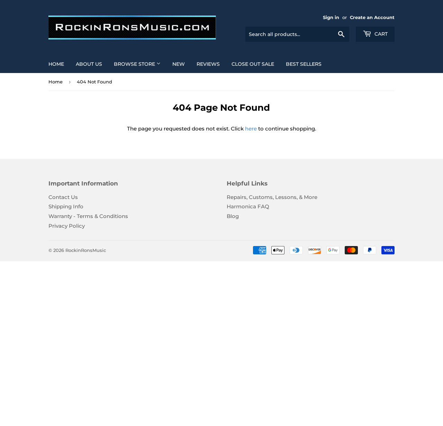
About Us (89, 64)
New (178, 64)
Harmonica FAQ (248, 206)
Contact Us (63, 197)
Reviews (208, 64)
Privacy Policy (66, 226)
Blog (233, 216)
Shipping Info (65, 206)
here (251, 128)
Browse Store (135, 64)
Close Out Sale (253, 64)
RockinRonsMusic (85, 250)
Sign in (331, 17)
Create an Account (372, 17)
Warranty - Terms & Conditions (88, 216)
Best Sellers (304, 64)
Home (56, 64)
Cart (380, 34)
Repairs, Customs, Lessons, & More (272, 197)
